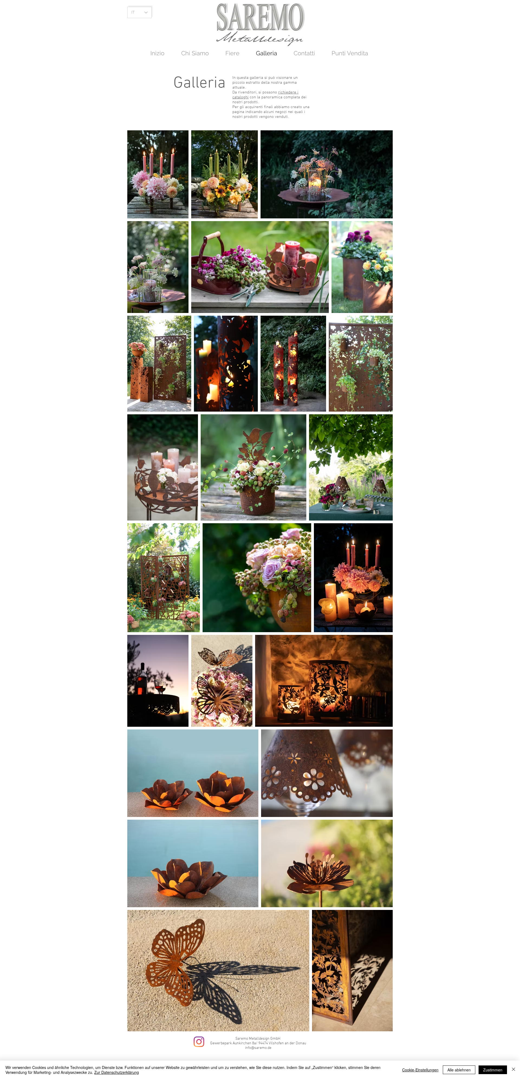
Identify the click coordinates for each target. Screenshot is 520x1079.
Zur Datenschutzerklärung (116, 1072)
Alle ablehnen (459, 1069)
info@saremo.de (258, 1048)
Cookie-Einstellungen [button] (420, 1069)
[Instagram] (199, 1041)
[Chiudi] (513, 1070)
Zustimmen (492, 1069)
